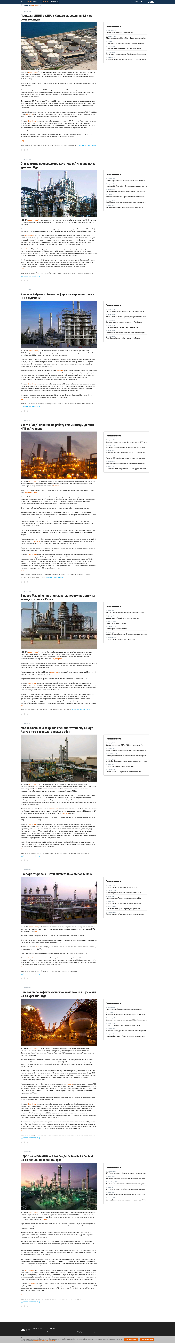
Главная (23, 1)
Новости (29, 1)
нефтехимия (54, 1)
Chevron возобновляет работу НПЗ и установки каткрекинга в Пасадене (126, 311)
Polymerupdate (57, 659)
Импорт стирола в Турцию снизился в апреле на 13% (123, 898)
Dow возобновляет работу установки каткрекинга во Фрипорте (126, 333)
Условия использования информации (58, 1332)
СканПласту (32, 121)
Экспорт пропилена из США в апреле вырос (120, 766)
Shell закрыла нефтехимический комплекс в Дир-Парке (124, 1009)
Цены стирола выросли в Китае (116, 629)
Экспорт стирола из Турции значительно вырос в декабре (125, 914)
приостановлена (31, 492)
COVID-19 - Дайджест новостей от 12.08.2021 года (123, 1025)
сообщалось (29, 236)
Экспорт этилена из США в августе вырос (119, 33)
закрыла (70, 1084)
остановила (35, 541)
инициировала (43, 497)
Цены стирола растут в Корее (116, 623)
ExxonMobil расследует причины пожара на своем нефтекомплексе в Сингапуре (126, 1031)
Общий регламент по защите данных (87, 1332)
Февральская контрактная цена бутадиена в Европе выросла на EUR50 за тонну (126, 463)
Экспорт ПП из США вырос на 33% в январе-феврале (123, 772)
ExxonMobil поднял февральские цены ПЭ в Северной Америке (126, 59)
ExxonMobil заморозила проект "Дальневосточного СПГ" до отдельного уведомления (126, 442)
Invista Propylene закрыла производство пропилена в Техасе (126, 750)
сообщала (27, 249)
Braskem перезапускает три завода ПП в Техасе (122, 327)
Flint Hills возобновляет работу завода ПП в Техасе (123, 338)
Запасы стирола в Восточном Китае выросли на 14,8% (124, 893)
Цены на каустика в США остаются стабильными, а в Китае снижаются (126, 181)
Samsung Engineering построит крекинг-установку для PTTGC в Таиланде (126, 1200)
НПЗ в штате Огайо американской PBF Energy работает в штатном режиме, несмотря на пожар (126, 469)
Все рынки (46, 1)
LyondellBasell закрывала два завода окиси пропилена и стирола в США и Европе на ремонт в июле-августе (126, 761)
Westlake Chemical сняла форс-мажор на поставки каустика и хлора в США (126, 197)
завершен (65, 813)
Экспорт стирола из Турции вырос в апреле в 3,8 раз (123, 903)
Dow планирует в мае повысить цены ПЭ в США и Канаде (125, 43)
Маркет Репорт (33, 72)
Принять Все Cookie (147, 1339)
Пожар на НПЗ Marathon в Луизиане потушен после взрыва (125, 458)
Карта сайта (36, 1332)
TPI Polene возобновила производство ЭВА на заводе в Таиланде (126, 1195)
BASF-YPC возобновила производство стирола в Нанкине (125, 613)
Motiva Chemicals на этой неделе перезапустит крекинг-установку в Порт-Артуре (126, 317)
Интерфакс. (57, 486)
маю (37, 947)
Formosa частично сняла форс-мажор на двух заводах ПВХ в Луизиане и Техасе (126, 191)
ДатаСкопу (32, 1284)
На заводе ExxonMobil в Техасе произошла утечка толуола (125, 1036)
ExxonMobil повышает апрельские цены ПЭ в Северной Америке (126, 453)
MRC (22, 141)
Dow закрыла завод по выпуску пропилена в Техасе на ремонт (126, 756)
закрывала (54, 672)
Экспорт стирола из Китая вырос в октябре (120, 639)
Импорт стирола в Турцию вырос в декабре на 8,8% (123, 909)
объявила (60, 371)
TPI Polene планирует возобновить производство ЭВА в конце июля (126, 1189)
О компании (37, 1328)
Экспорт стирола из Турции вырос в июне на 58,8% (122, 887)
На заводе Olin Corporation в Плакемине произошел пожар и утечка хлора (126, 186)
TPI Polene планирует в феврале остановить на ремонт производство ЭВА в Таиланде (126, 1173)
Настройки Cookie (131, 1339)
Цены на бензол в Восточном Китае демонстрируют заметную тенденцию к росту (126, 634)
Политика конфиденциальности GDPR (44, 1340)
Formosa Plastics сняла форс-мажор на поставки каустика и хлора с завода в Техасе (126, 207)
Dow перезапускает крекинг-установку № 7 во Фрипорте (124, 322)
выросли (29, 114)
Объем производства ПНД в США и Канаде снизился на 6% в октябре (126, 38)
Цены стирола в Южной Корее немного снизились (122, 618)
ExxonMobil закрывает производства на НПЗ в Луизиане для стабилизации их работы (126, 1020)
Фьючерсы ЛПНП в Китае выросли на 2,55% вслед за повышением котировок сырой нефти (126, 447)
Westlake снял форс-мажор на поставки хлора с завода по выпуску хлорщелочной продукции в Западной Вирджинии (126, 202)
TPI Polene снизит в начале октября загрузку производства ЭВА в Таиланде (126, 1184)
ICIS (36, 931)
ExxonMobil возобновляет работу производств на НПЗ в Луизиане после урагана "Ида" (126, 1015)
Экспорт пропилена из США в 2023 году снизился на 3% (124, 745)
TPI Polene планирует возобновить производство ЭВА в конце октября (126, 1178)
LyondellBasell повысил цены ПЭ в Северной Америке (123, 49)
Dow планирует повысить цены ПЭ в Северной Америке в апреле (126, 54)
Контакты (51, 1328)
